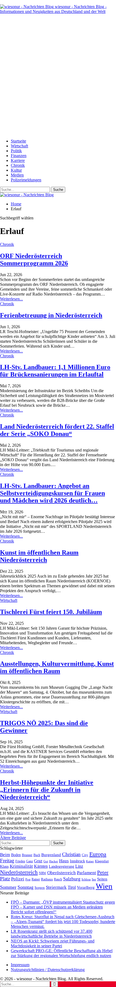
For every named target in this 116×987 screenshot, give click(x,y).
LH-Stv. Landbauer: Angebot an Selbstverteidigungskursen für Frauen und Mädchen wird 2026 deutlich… (52, 493)
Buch (36, 855)
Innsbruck (77, 861)
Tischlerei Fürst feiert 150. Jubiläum (51, 611)
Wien (104, 886)
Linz (79, 866)
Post (27, 879)
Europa (97, 854)
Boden (16, 855)
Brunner (27, 855)
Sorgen (40, 888)
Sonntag (25, 887)
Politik (16, 150)
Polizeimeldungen (26, 180)
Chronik (18, 165)
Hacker (53, 861)
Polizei (17, 878)
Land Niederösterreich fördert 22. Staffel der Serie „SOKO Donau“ (57, 430)
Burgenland (51, 854)
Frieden (20, 861)
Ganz (29, 861)
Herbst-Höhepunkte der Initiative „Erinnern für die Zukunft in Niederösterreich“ (46, 790)
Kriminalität (21, 866)
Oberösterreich (61, 872)
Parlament (86, 872)
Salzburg (71, 878)
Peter (102, 872)
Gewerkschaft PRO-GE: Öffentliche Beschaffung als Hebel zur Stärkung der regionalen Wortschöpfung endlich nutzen (61, 953)
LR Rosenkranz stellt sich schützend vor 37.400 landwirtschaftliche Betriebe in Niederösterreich (51, 933)
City (85, 855)
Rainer (36, 879)
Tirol (72, 887)
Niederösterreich (19, 872)
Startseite (18, 141)
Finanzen (18, 155)
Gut (45, 861)
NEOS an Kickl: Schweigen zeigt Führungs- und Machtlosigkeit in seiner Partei (52, 943)
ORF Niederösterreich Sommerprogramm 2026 (34, 259)
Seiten (102, 879)
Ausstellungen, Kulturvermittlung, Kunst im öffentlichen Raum (57, 667)
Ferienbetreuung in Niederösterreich (51, 315)
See (94, 879)
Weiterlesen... (11, 299)
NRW (42, 873)
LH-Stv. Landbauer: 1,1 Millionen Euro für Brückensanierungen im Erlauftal (55, 371)
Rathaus (47, 879)
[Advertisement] (58, 76)
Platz (5, 878)
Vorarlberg (86, 887)
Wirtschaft (19, 146)
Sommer (8, 887)
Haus (64, 860)
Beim (5, 854)
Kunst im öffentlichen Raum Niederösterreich (39, 556)
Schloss (86, 879)
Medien (17, 175)
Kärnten (41, 866)
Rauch (58, 879)
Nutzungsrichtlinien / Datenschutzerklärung (48, 969)
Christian (71, 854)
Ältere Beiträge (13, 837)
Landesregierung (61, 866)
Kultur (16, 170)
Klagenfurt (102, 861)
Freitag (7, 860)
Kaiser (90, 861)
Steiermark (56, 887)
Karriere (18, 160)
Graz (38, 861)
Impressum (20, 964)
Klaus (4, 866)
